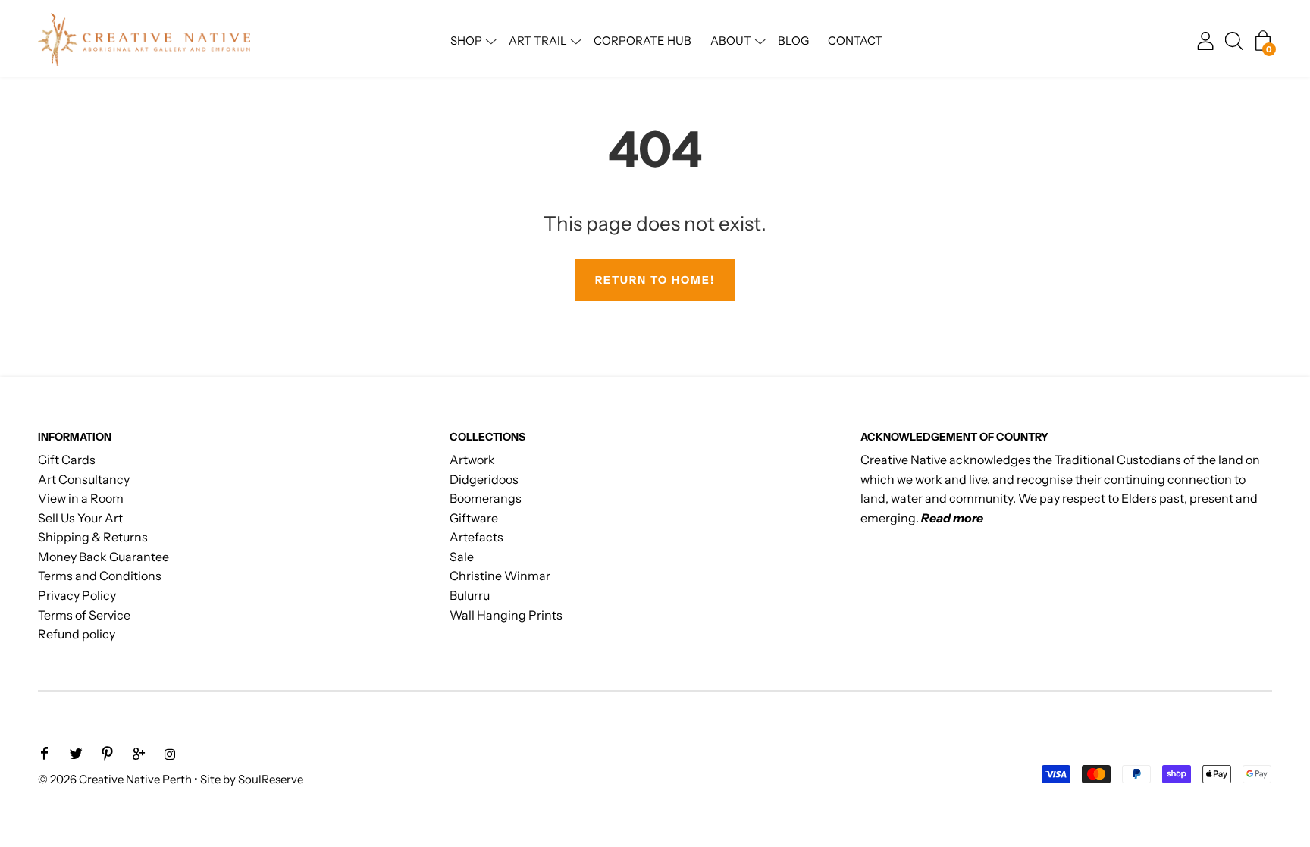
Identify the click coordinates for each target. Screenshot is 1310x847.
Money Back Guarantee (103, 556)
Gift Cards (67, 459)
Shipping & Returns (93, 536)
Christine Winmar (500, 575)
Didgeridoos (484, 479)
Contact (855, 40)
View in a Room (81, 498)
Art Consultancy (84, 479)
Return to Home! (655, 280)
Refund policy (76, 634)
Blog (793, 40)
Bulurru (470, 595)
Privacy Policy (77, 595)
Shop (466, 40)
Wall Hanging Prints (506, 615)
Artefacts (476, 536)
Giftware (474, 517)
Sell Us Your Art (80, 517)
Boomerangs (486, 498)
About (730, 40)
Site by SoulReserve (251, 779)
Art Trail (538, 40)
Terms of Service (84, 615)
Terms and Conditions (99, 575)
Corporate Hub (642, 40)
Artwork (472, 459)
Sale (462, 556)
